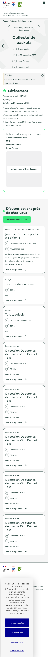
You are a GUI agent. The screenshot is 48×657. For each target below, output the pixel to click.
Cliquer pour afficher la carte (24, 169)
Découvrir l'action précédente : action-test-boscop (3, 46)
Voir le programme (16, 269)
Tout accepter (17, 622)
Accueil (5, 21)
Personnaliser (17, 642)
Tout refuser (17, 632)
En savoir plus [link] (17, 650)
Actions (13, 21)
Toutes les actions (15, 219)
